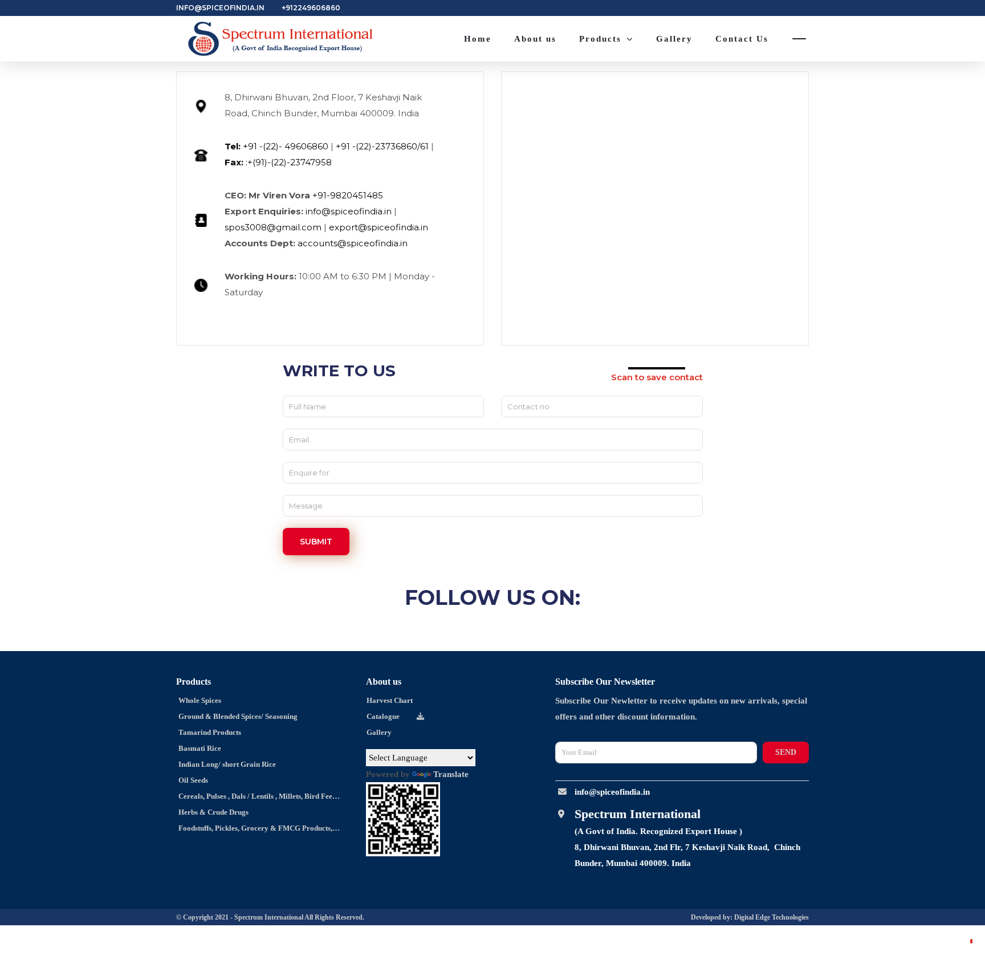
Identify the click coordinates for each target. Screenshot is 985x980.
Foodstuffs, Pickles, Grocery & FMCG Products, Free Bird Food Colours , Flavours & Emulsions (250, 830)
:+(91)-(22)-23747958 (278, 162)
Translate (451, 774)
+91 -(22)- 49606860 (276, 146)
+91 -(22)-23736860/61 (382, 146)
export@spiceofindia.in (378, 227)
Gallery (674, 38)
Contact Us (741, 38)
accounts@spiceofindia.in (353, 243)
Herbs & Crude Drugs (213, 812)
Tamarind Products (209, 732)
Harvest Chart (390, 700)
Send (785, 752)
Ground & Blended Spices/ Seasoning (237, 716)
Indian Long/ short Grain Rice (226, 764)
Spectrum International (269, 917)
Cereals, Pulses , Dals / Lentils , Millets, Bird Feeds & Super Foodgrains (253, 798)
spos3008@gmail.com (273, 227)
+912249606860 (311, 7)
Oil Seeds (192, 780)
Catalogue (383, 716)
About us (535, 38)
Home (477, 38)
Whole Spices (199, 700)
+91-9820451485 (347, 195)
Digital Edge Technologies (771, 917)
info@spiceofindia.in (220, 7)
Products (600, 38)
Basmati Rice (199, 748)
